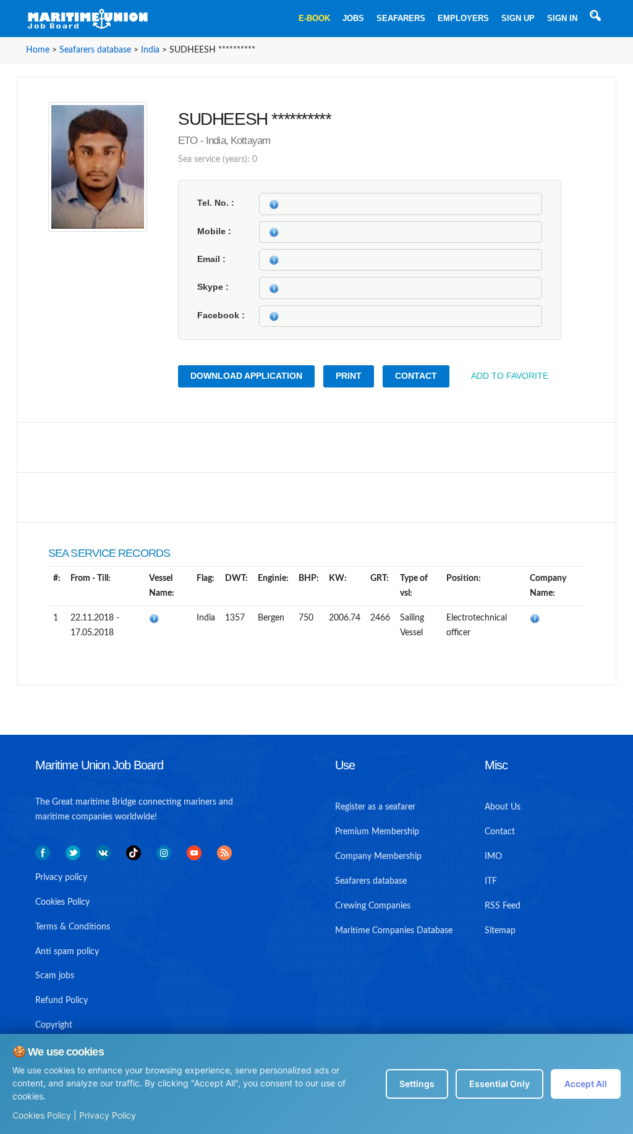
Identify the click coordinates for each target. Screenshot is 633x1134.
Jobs (353, 18)
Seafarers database (95, 50)
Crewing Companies (372, 906)
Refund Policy (61, 1000)
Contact (416, 376)
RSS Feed (502, 906)
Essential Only (499, 1083)
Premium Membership (377, 831)
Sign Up (518, 18)
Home (37, 50)
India (150, 50)
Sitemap (500, 930)
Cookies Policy (41, 1115)
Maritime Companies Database (393, 930)
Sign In (562, 18)
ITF (491, 881)
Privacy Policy (107, 1115)
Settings (417, 1083)
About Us (502, 807)
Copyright (53, 1025)
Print (349, 376)
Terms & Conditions (72, 927)
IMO (493, 856)
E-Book (314, 18)
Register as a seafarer (375, 807)
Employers (463, 18)
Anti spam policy (67, 951)
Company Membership (378, 856)
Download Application (246, 376)
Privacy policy (61, 877)
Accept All (585, 1083)
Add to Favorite (509, 376)
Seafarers (400, 18)
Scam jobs (54, 975)
